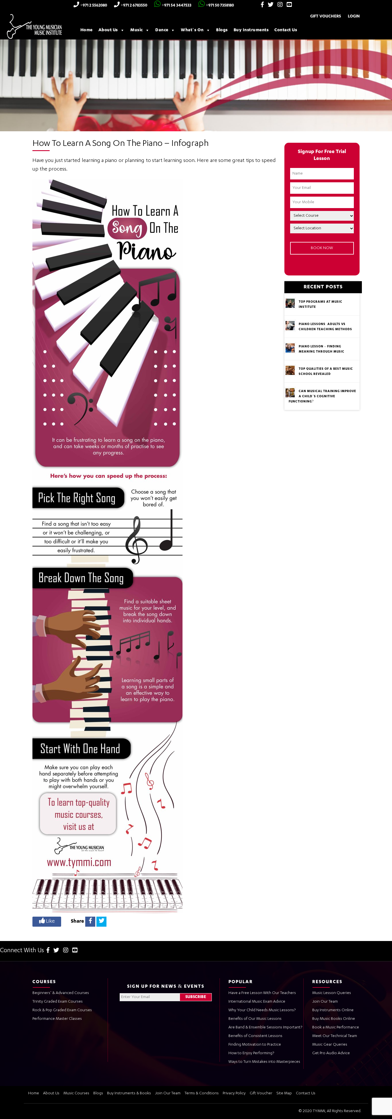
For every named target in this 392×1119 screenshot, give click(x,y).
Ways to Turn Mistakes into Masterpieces (264, 1062)
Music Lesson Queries (331, 993)
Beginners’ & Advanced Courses (60, 993)
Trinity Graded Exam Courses (57, 1001)
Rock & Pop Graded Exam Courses (62, 1010)
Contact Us (285, 30)
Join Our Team (325, 1001)
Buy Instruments (251, 30)
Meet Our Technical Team (334, 1036)
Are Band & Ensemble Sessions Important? (265, 1027)
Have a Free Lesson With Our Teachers (262, 993)
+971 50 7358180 (219, 5)
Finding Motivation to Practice (254, 1044)
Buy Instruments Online (333, 1010)
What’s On (192, 30)
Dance (161, 30)
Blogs (222, 30)
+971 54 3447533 (176, 5)
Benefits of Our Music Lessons (255, 1019)
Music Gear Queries (329, 1044)
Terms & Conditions (202, 1093)
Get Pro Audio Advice (331, 1053)
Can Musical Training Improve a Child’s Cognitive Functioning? (322, 397)
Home (86, 30)
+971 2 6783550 (133, 5)
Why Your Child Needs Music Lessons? (262, 1010)
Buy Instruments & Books (129, 1093)
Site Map (284, 1093)
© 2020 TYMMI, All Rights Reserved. (329, 1111)
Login (354, 16)
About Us (108, 30)
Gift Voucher (261, 1093)
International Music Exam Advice (256, 1001)
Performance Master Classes (57, 1019)
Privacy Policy (234, 1093)
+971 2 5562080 (93, 5)
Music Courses (76, 1093)
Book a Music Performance (335, 1027)
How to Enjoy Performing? (251, 1053)
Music (136, 30)
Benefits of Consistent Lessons (255, 1036)
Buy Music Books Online (333, 1019)
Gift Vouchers (325, 16)
